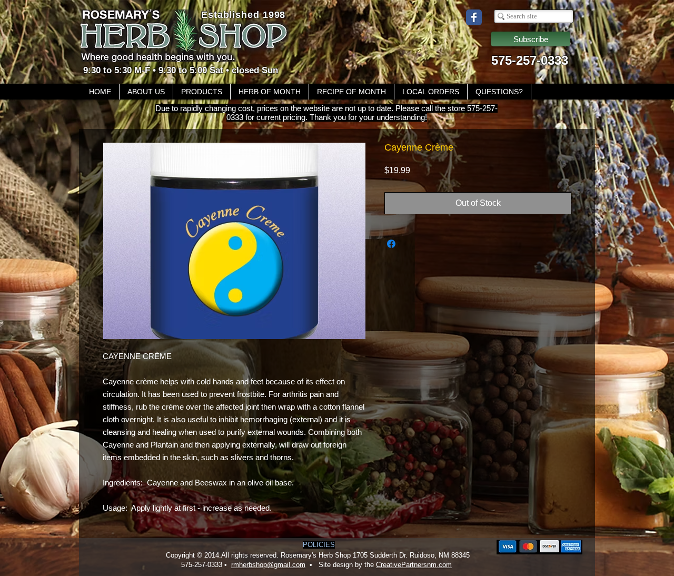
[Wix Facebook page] (474, 17)
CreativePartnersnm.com (414, 565)
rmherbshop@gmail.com (268, 565)
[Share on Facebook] (391, 243)
